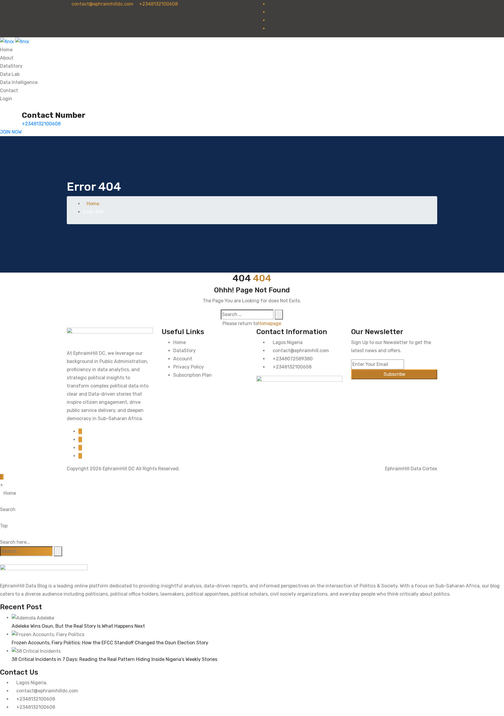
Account (182, 358)
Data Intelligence (19, 82)
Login (6, 98)
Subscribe (394, 374)
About (6, 58)
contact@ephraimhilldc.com (101, 4)
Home (6, 49)
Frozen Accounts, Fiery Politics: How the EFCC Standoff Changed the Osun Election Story (110, 642)
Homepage (269, 323)
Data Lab (10, 74)
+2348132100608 (158, 4)
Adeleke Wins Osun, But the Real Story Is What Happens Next (78, 626)
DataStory (11, 66)
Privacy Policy (188, 367)
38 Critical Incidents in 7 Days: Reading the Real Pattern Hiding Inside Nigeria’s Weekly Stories (114, 659)
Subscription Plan (192, 375)
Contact (9, 90)
